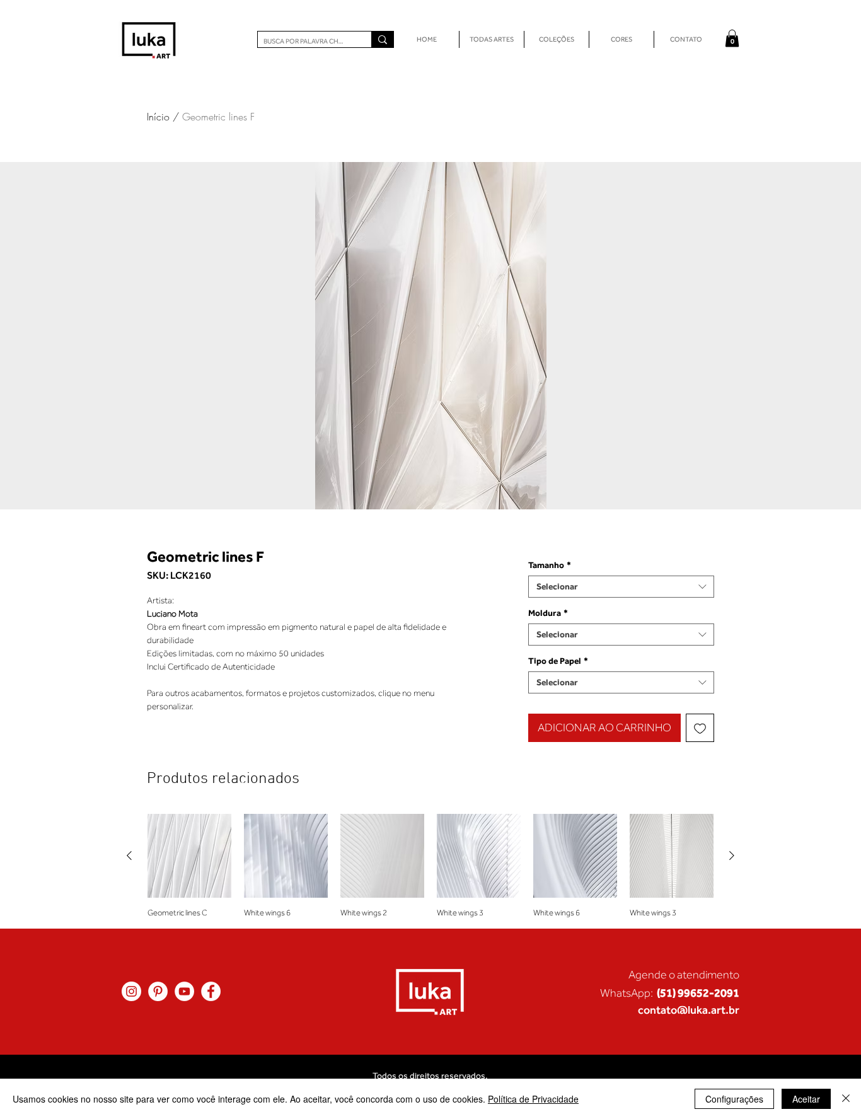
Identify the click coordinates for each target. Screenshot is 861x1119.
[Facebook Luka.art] (211, 991)
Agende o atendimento (683, 974)
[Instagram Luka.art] (131, 991)
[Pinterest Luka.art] (158, 991)
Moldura (548, 613)
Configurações (734, 1099)
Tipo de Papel (558, 661)
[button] (732, 38)
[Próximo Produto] (731, 855)
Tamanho (549, 565)
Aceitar (806, 1099)
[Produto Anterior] (129, 855)
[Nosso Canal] (184, 991)
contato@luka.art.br (688, 1009)
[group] (430, 866)
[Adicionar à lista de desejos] (700, 728)
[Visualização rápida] (189, 856)
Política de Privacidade (533, 1099)
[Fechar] (845, 1099)
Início (158, 117)
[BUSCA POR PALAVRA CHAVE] (382, 39)
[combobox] (621, 587)
